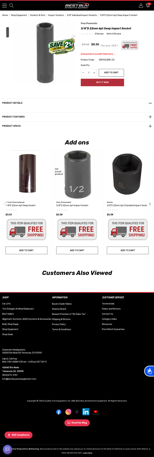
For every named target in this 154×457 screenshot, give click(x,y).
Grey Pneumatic (89, 23)
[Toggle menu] (4, 5)
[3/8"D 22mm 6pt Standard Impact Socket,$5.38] (128, 174)
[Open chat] (7, 449)
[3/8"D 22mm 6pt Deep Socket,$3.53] (26, 174)
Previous (4, 204)
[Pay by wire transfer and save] (61, 46)
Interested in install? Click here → (98, 54)
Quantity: (85, 65)
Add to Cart (111, 72)
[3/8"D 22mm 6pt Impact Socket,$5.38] (77, 174)
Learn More (87, 453)
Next (150, 204)
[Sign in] (140, 5)
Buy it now (102, 82)
